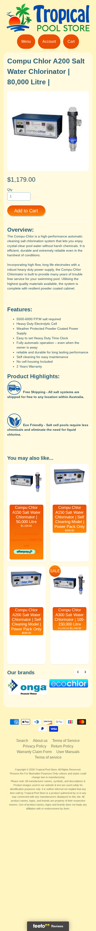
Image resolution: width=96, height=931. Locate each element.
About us (40, 741)
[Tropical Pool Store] (48, 29)
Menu (26, 41)
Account (49, 41)
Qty (9, 189)
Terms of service (48, 757)
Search (22, 741)
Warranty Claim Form (34, 752)
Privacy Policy (34, 746)
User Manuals (67, 752)
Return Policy (62, 746)
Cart (71, 41)
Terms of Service (66, 741)
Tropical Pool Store (46, 769)
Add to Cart (26, 210)
